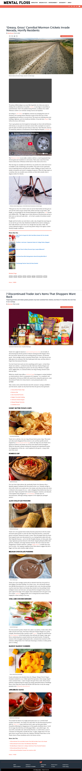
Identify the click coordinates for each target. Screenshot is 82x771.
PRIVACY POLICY (54, 764)
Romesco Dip (14, 392)
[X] (71, 6)
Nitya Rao (10, 304)
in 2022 (34, 633)
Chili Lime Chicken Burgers (18, 399)
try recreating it (30, 493)
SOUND (15, 276)
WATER (45, 276)
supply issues (35, 544)
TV (33, 276)
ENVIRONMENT (39, 276)
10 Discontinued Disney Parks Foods (18, 748)
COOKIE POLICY (65, 764)
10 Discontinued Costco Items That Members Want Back (23, 743)
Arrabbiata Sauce (15, 404)
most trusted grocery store (33, 352)
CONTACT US (28, 764)
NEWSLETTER (34, 2)
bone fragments (14, 635)
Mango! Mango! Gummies (17, 402)
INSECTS (10, 276)
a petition (17, 593)
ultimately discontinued (23, 686)
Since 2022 (16, 724)
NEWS (20, 276)
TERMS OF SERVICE (16, 766)
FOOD (29, 276)
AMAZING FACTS (43, 2)
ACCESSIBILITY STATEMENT (31, 766)
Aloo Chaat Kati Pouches (17, 394)
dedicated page (30, 374)
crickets (32, 107)
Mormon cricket (15, 158)
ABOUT (14, 764)
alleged (46, 119)
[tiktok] (76, 6)
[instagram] (74, 6)
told (46, 212)
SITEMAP (42, 766)
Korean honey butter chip (23, 443)
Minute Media (38, 769)
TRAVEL (24, 276)
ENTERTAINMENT (53, 2)
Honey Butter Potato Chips (18, 390)
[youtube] (79, 6)
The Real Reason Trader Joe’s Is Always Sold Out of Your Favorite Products (28, 746)
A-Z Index (53, 766)
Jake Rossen (11, 33)
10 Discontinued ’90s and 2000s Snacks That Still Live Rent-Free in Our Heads (28, 741)
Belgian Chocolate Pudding (18, 397)
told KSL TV (48, 129)
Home (10, 282)
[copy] (17, 36)
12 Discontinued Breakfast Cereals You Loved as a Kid (23, 750)
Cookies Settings (65, 766)
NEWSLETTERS (43, 764)
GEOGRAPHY (62, 2)
